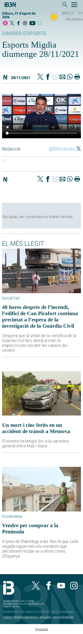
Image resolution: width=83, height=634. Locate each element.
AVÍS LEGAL (45, 617)
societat (11, 298)
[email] (62, 77)
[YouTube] (32, 23)
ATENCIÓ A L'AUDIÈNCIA (26, 617)
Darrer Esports (24, 33)
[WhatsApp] (70, 77)
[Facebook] (18, 23)
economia (12, 516)
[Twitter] (40, 77)
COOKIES (7, 617)
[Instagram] (25, 23)
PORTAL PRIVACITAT (63, 617)
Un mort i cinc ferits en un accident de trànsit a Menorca (36, 428)
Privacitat (41, 629)
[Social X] (12, 23)
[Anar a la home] (5, 23)
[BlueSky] (41, 23)
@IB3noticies (62, 149)
